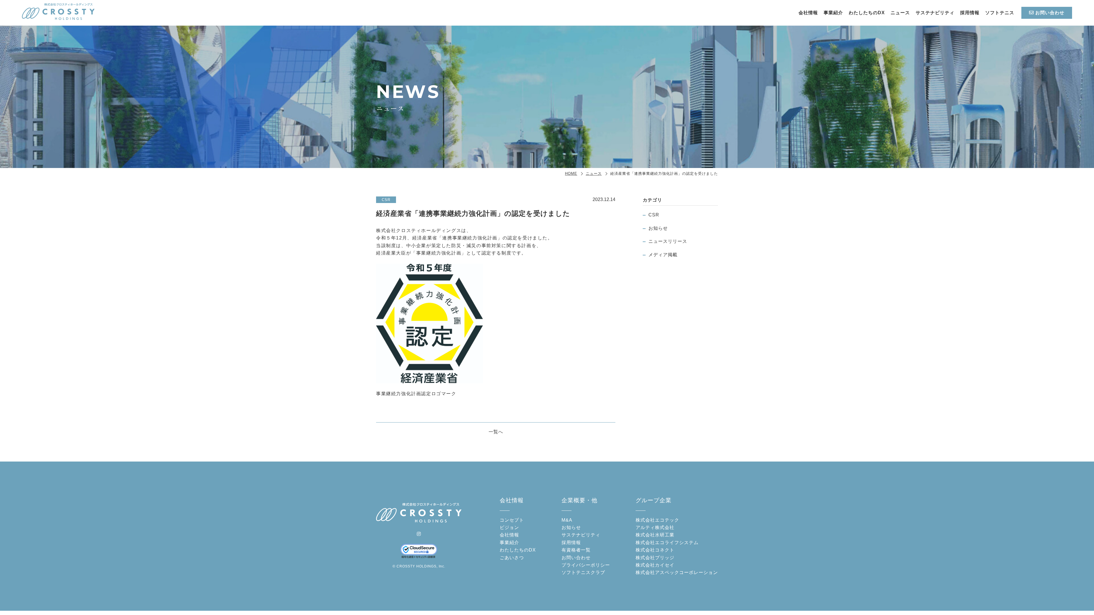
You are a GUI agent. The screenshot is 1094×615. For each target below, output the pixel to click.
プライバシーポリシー (586, 565)
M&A (567, 520)
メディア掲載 (662, 254)
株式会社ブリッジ (655, 557)
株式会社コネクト (655, 550)
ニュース (900, 12)
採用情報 (969, 12)
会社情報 (808, 12)
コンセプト (512, 520)
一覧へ (496, 431)
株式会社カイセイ (655, 565)
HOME (571, 173)
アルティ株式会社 (655, 527)
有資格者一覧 (576, 550)
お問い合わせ (1049, 12)
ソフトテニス (999, 12)
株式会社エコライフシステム (667, 542)
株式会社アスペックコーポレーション (677, 572)
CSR (653, 214)
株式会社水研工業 (655, 534)
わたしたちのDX (867, 12)
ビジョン (509, 527)
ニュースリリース (667, 241)
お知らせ (658, 228)
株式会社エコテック (657, 520)
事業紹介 (833, 12)
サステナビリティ (935, 12)
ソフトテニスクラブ (583, 572)
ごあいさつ (512, 557)
